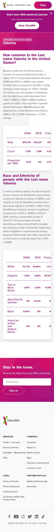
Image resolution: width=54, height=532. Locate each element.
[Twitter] (29, 517)
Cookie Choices (10, 492)
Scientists (31, 486)
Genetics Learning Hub (38, 463)
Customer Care (34, 468)
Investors (31, 442)
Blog (29, 458)
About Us (31, 448)
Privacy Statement (11, 486)
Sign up (13, 390)
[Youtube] (16, 517)
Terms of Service (11, 481)
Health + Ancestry (11, 442)
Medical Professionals (37, 481)
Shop (43, 5)
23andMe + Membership (14, 453)
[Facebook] (9, 517)
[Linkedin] (36, 517)
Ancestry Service (11, 448)
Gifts (5, 458)
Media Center (33, 453)
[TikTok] (43, 517)
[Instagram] (23, 517)
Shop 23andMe (27, 25)
